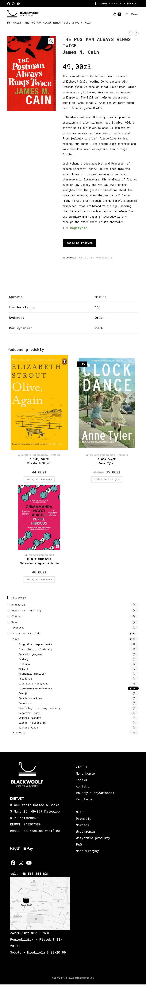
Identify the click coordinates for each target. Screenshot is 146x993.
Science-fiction (30, 717)
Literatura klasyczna (33, 683)
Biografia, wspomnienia (35, 644)
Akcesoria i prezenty (26, 610)
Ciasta (15, 616)
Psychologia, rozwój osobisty (39, 708)
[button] (51, 41)
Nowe (16, 639)
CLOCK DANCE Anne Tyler (107, 461)
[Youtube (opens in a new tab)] (18, 4)
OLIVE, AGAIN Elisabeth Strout (39, 461)
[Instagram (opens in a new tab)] (13, 4)
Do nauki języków (30, 654)
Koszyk (81, 780)
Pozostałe (25, 703)
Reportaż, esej (29, 713)
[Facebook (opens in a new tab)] (9, 4)
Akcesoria (18, 604)
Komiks (23, 668)
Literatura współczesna (95, 257)
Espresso (18, 627)
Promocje (55, 454)
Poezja (23, 693)
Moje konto (85, 773)
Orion (100, 317)
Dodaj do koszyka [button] (39, 479)
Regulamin (84, 799)
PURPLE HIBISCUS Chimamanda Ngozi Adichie (39, 561)
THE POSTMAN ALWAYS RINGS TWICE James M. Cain (58, 22)
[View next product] (136, 33)
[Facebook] (13, 862)
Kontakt (82, 786)
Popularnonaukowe (30, 698)
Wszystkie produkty (93, 838)
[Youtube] (28, 862)
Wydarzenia (85, 831)
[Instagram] (20, 862)
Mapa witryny (87, 851)
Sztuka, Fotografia (32, 722)
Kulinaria (25, 678)
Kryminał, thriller (32, 673)
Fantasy (24, 659)
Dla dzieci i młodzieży (35, 649)
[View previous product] (130, 33)
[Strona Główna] (8, 22)
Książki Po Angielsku (26, 633)
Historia (25, 664)
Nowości (82, 825)
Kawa (14, 622)
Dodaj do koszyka (79, 243)
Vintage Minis (28, 727)
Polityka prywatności (95, 793)
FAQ (79, 844)
